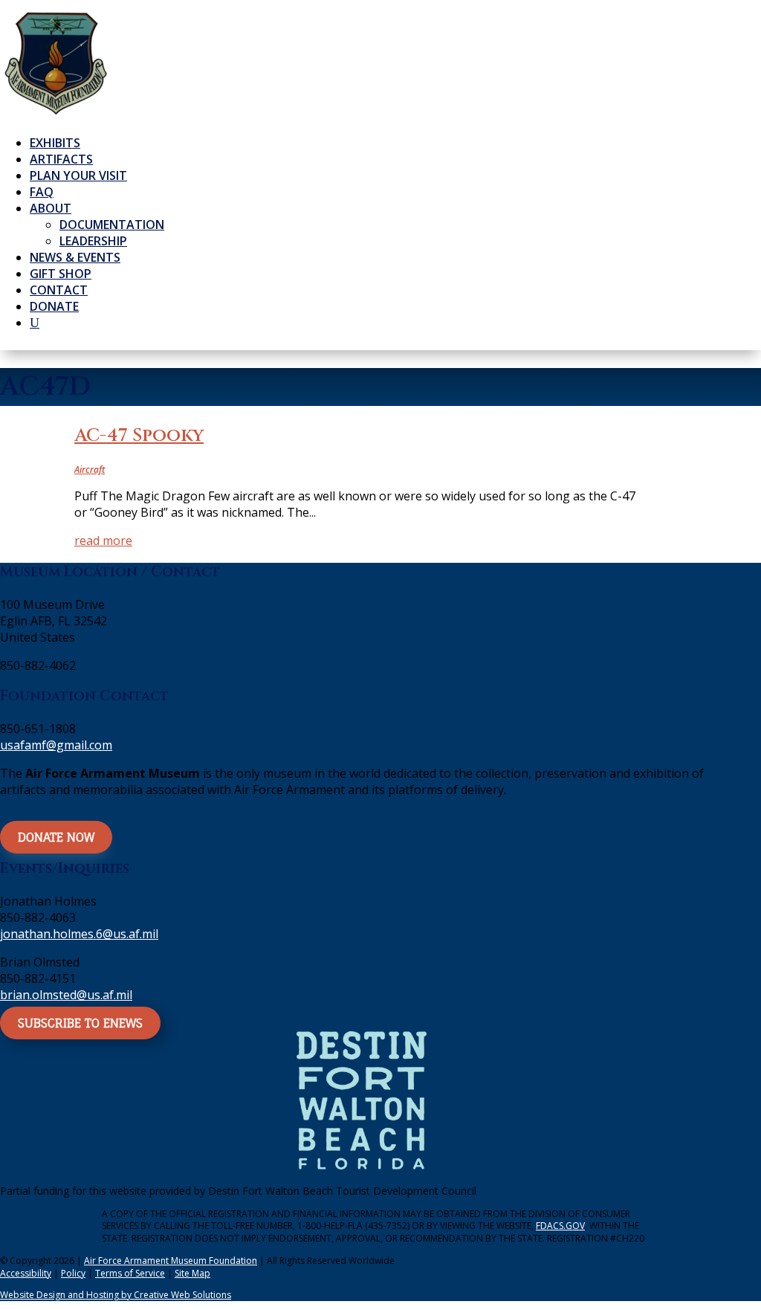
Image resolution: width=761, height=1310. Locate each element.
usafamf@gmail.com (56, 745)
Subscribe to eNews (80, 1023)
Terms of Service (130, 1273)
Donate (54, 306)
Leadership (93, 241)
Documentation (111, 224)
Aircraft (89, 469)
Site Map (192, 1273)
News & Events (75, 257)
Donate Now (56, 837)
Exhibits (55, 143)
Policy (73, 1273)
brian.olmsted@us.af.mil (66, 995)
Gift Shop (60, 273)
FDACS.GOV (560, 1225)
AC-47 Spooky (139, 436)
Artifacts (61, 159)
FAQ (42, 192)
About (50, 208)
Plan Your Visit (78, 175)
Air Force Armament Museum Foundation (170, 1260)
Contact (59, 290)
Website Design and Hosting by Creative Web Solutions (115, 1294)
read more (103, 540)
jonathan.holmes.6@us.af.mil (79, 934)
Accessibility (25, 1273)
